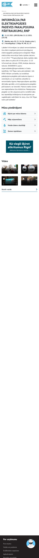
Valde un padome (10, 547)
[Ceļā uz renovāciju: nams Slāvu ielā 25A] (10, 169)
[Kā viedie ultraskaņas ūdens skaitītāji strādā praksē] (29, 169)
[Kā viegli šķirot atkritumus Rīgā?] (19, 147)
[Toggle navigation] (35, 5)
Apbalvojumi (8, 554)
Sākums (4, 11)
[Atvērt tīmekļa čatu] (31, 542)
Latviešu (25, 5)
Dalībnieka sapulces (11, 551)
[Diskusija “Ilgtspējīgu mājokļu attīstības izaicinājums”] (10, 180)
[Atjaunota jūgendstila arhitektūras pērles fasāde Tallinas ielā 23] (29, 180)
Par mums (7, 544)
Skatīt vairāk (6, 189)
